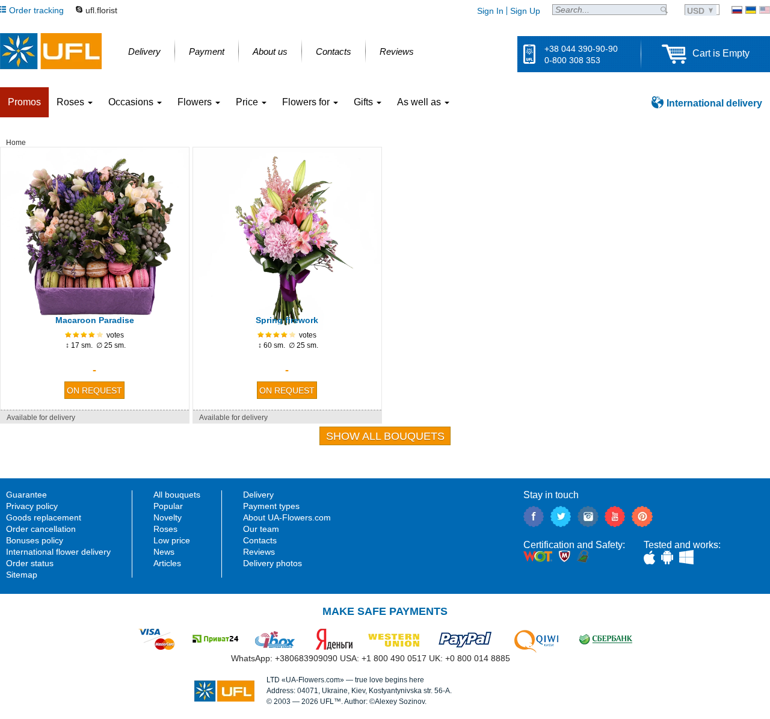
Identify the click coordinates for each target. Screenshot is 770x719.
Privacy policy (32, 506)
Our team (261, 529)
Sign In (490, 11)
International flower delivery (58, 552)
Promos (24, 102)
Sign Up (525, 11)
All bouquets (176, 494)
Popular (168, 506)
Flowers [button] (195, 102)
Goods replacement (43, 517)
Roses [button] (72, 102)
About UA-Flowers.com (287, 517)
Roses (165, 529)
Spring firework (287, 320)
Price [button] (248, 102)
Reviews (259, 552)
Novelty (167, 517)
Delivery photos (272, 563)
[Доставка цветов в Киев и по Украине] (737, 10)
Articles (167, 563)
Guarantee (26, 494)
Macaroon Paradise (94, 320)
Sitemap (21, 574)
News (163, 552)
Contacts (260, 540)
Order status (30, 563)
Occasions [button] (132, 102)
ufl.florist (101, 10)
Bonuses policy (34, 540)
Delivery (258, 494)
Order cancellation (41, 529)
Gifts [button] (364, 102)
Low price (171, 540)
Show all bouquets (385, 436)
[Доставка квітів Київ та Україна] (750, 10)
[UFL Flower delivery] (51, 51)
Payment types (271, 506)
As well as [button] (420, 102)
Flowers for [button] (307, 102)
